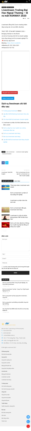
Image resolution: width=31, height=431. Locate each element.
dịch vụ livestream (10, 151)
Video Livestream (18, 4)
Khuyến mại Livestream (10, 92)
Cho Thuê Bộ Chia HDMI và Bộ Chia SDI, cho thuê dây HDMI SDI (16, 309)
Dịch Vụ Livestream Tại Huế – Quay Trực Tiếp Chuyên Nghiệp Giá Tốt (16, 290)
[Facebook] (3, 162)
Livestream (10, 4)
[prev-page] (3, 231)
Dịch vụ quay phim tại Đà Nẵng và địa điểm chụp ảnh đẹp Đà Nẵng (15, 303)
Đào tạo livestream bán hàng (11, 136)
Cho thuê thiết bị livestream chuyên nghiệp (15, 119)
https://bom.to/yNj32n (14, 43)
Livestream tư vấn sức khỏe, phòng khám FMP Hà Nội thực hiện (19, 217)
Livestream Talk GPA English (7, 173)
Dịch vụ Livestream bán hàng (11, 133)
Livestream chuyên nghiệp (22, 151)
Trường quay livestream (10, 111)
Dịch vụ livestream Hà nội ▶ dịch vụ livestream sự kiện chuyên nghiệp (22, 174)
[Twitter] (6, 162)
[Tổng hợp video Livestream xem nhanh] (6, 187)
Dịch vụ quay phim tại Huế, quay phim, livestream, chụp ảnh (15, 296)
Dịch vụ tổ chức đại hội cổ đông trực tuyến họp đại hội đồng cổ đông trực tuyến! (19, 224)
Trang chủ (4, 4)
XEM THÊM (17, 181)
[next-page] (5, 231)
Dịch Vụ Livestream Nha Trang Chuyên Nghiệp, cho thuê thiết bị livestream (15, 283)
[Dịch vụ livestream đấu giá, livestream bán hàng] (6, 209)
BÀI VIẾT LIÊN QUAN (7, 181)
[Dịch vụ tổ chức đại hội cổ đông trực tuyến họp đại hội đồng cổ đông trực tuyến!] (6, 225)
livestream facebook (6, 153)
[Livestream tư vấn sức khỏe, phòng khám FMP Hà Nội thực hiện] (6, 217)
